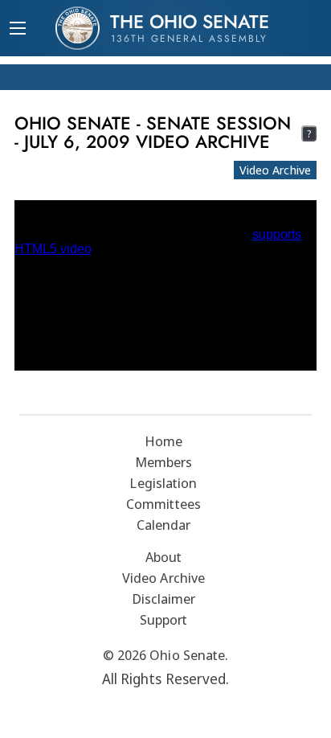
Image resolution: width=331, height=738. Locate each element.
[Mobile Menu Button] (18, 30)
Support (164, 619)
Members (164, 462)
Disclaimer (164, 598)
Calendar (164, 524)
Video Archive (275, 170)
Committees (163, 503)
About (163, 556)
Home (163, 441)
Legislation (163, 483)
